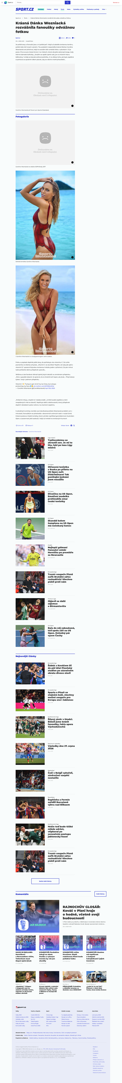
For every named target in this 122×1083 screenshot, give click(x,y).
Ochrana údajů (97, 1064)
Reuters (51, 1049)
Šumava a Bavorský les (83, 1019)
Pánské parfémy (91, 1038)
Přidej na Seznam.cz (98, 1059)
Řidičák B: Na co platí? (98, 1021)
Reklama (95, 1057)
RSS (94, 1049)
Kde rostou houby (48, 1032)
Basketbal (51, 770)
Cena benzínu (57, 1032)
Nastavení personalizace (99, 1072)
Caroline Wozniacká (35, 431)
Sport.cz (18, 38)
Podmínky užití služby (99, 1062)
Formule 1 (49, 1023)
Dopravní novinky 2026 (98, 1019)
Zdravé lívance (65, 1019)
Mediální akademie (98, 1068)
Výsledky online (78, 9)
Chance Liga (52, 598)
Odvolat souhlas (97, 1070)
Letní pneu (61, 1038)
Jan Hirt (33, 1019)
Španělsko (51, 797)
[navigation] (2, 2)
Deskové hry (68, 1038)
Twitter (95, 1055)
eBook (62, 38)
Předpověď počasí (38, 1032)
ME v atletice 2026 (51, 1021)
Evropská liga (52, 572)
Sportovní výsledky (54, 743)
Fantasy (41, 9)
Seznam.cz (116, 2)
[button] (45, 86)
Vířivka (79, 1035)
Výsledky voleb (20, 1019)
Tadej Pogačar (35, 1021)
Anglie (50, 545)
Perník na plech (66, 1025)
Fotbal (49, 9)
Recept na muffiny (67, 1017)
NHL (47, 1025)
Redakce (95, 1046)
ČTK (44, 1049)
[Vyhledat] (67, 2)
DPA (47, 1049)
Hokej (56, 9)
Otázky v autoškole (97, 1023)
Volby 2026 (19, 1015)
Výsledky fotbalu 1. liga (52, 1017)
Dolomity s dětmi (81, 1025)
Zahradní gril (73, 1035)
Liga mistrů (51, 437)
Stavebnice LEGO (43, 1038)
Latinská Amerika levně (83, 1023)
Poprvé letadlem (81, 1017)
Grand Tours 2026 (35, 1025)
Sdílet (69, 38)
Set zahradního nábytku (63, 1035)
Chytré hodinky (82, 1038)
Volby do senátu (20, 1023)
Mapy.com (29, 1032)
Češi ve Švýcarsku (81, 1021)
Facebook (95, 1051)
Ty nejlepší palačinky (67, 1015)
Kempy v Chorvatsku (82, 1015)
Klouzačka (53, 1035)
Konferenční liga (53, 716)
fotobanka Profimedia (59, 1049)
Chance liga (49, 1015)
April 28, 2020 (50, 388)
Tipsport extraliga (51, 1019)
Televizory (75, 1038)
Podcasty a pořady (93, 9)
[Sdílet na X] (74, 425)
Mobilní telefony (33, 1038)
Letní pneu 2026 (96, 1015)
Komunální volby (20, 1025)
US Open (51, 464)
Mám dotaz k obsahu (98, 1066)
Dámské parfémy (53, 1038)
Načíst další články (45, 881)
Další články (100, 894)
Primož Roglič (34, 1023)
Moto (68, 9)
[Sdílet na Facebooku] (71, 425)
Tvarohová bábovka (67, 1021)
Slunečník (47, 1035)
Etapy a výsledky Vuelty (37, 1017)
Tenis (62, 9)
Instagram (95, 1053)
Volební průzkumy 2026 (22, 1017)
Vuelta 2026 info (35, 1015)
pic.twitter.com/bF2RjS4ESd (43, 386)
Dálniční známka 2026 (98, 1017)
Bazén (26, 1035)
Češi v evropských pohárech (69, 1032)
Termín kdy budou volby (22, 1021)
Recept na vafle (66, 1023)
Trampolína (41, 1035)
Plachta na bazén (32, 1035)
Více (103, 9)
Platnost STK (95, 1025)
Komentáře (22, 894)
